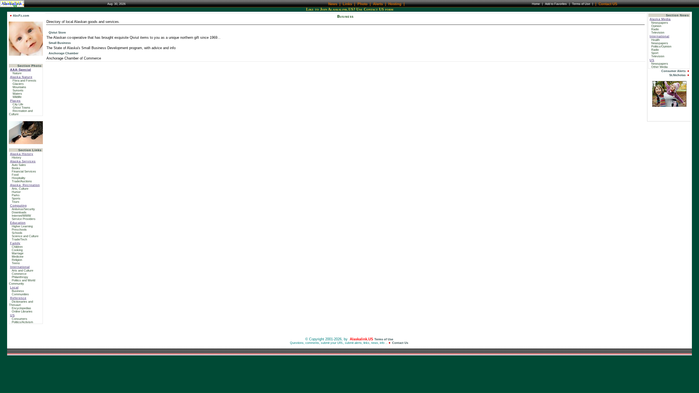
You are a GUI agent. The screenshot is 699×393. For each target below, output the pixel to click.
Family (15, 243)
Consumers (19, 318)
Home (536, 3)
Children (17, 246)
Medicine (17, 256)
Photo (362, 4)
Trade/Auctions (22, 181)
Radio (655, 29)
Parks (16, 195)
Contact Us (400, 342)
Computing (18, 205)
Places (15, 100)
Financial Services (24, 171)
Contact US (608, 4)
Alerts (378, 4)
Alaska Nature (21, 77)
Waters (17, 93)
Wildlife (17, 97)
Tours (15, 201)
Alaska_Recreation (25, 185)
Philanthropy (20, 277)
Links (347, 4)
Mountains (19, 87)
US (12, 315)
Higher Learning (22, 226)
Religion (17, 259)
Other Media (659, 67)
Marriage (17, 253)
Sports (16, 198)
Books (16, 168)
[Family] (669, 105)
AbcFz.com (21, 15)
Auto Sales (19, 164)
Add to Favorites (556, 3)
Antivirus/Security (23, 209)
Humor (16, 191)
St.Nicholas (677, 75)
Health (656, 39)
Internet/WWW (21, 215)
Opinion (656, 26)
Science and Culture (25, 236)
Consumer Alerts (673, 71)
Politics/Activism (22, 322)
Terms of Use (581, 3)
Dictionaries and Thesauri (21, 303)
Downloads (19, 212)
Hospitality (18, 178)
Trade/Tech (19, 239)
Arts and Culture (22, 270)
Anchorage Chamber (63, 53)
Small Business (60, 42)
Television (658, 32)
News (332, 4)
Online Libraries (22, 311)
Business (18, 291)
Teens (16, 263)
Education (18, 222)
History (16, 157)
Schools (17, 232)
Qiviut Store (57, 32)
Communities (20, 294)
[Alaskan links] (26, 131)
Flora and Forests (24, 80)
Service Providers (23, 219)
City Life (18, 104)
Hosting (394, 4)
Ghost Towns (21, 107)
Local (14, 287)
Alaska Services (23, 161)
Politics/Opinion (661, 46)
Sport (655, 53)
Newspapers (660, 22)
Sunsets (18, 90)
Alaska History (21, 154)
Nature (17, 73)
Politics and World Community (22, 282)
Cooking (17, 250)
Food (15, 174)
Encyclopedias (21, 308)
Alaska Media (660, 19)
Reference (18, 298)
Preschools (19, 229)
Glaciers (18, 83)
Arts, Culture (20, 188)
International (20, 267)
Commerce (19, 273)
